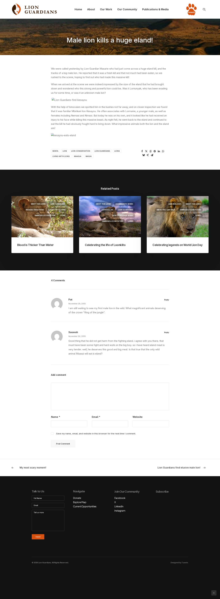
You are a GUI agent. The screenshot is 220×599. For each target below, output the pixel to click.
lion (65, 151)
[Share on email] (152, 155)
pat (70, 299)
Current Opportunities (84, 506)
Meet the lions (38, 204)
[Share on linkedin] (159, 151)
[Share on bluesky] (143, 155)
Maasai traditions (35, 210)
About (91, 9)
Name (55, 416)
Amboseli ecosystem (45, 215)
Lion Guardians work (122, 215)
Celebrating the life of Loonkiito (105, 245)
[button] (206, 9)
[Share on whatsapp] (163, 151)
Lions (62, 215)
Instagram (119, 510)
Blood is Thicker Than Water (35, 245)
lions (117, 151)
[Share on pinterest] (155, 151)
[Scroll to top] (213, 592)
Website (138, 416)
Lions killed (107, 210)
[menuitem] (78, 9)
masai (89, 156)
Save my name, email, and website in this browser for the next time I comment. (96, 433)
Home (78, 9)
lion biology (174, 204)
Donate (190, 9)
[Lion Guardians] (34, 9)
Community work (124, 204)
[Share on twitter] (146, 151)
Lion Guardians (102, 151)
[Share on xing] (148, 155)
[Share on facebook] (142, 151)
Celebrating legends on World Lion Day (177, 245)
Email (96, 416)
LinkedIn (118, 506)
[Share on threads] (150, 151)
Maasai (77, 156)
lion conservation (80, 151)
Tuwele (184, 562)
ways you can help (166, 210)
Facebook (119, 497)
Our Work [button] (106, 9)
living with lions (61, 156)
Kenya (55, 151)
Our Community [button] (127, 9)
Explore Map (79, 502)
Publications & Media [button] (155, 9)
